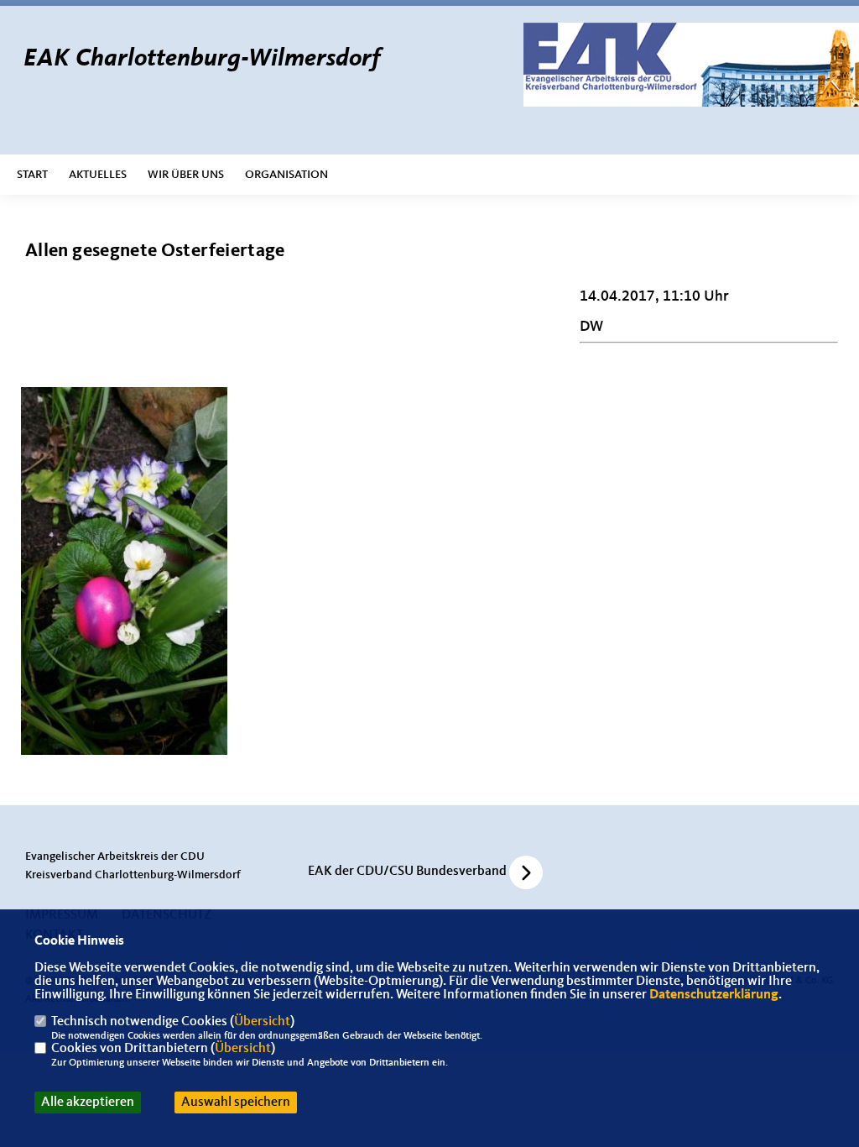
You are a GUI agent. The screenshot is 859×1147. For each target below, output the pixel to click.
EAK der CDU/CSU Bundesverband (407, 871)
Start (32, 175)
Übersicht (262, 1022)
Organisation (286, 175)
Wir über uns (186, 175)
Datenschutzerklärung (713, 995)
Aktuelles (98, 175)
